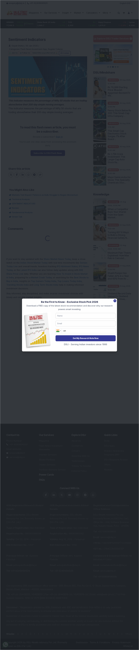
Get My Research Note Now (85, 338)
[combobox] (59, 330)
